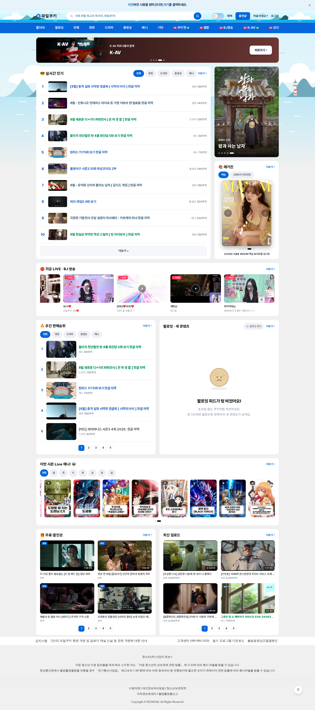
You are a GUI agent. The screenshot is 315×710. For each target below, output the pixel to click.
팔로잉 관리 (255, 326)
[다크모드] (218, 16)
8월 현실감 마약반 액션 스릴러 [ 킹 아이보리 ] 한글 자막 (105, 234)
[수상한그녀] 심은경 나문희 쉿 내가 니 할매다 (187, 574)
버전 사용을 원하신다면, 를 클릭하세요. (219, 4)
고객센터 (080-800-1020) (193, 640)
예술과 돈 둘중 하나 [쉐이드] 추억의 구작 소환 (64, 616)
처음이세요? (260, 16)
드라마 (109, 28)
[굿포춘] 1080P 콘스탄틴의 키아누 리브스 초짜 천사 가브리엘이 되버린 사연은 (263, 574)
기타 (160, 28)
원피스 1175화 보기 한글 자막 (89, 152)
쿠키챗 (181, 28)
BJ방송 (226, 28)
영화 (92, 28)
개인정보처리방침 (153, 688)
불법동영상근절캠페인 (263, 640)
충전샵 (243, 16)
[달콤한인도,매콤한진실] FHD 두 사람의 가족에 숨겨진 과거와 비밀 (199, 616)
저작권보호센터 (146, 693)
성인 (274, 28)
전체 (76, 28)
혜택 (229, 16)
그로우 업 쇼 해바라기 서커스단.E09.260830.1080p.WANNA (257, 616)
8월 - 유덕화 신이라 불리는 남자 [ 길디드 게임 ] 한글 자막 (106, 185)
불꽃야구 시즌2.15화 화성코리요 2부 (93, 169)
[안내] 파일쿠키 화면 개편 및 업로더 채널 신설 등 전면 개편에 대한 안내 (99, 640)
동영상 (127, 28)
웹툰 (204, 28)
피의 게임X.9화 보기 (83, 202)
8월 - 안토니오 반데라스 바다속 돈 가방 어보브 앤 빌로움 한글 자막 (111, 103)
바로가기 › (261, 50)
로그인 (275, 16)
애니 (144, 28)
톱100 (40, 28)
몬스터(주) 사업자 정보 (157, 656)
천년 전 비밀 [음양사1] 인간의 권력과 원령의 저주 (124, 574)
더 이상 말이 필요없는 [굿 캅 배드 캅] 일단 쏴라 (65, 574)
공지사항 (41, 641)
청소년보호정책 (176, 688)
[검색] (197, 16)
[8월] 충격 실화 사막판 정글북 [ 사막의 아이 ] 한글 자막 (105, 86)
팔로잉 (59, 28)
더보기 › (202, 73)
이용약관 (134, 688)
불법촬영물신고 (168, 693)
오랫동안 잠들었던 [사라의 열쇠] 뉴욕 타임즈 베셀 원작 (127, 616)
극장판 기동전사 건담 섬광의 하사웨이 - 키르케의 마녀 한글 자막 (110, 218)
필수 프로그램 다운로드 (228, 640)
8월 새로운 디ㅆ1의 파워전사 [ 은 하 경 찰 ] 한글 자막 (103, 119)
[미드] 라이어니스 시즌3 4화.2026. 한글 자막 (109, 429)
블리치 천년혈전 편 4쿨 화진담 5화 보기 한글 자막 (101, 136)
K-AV (251, 28)
